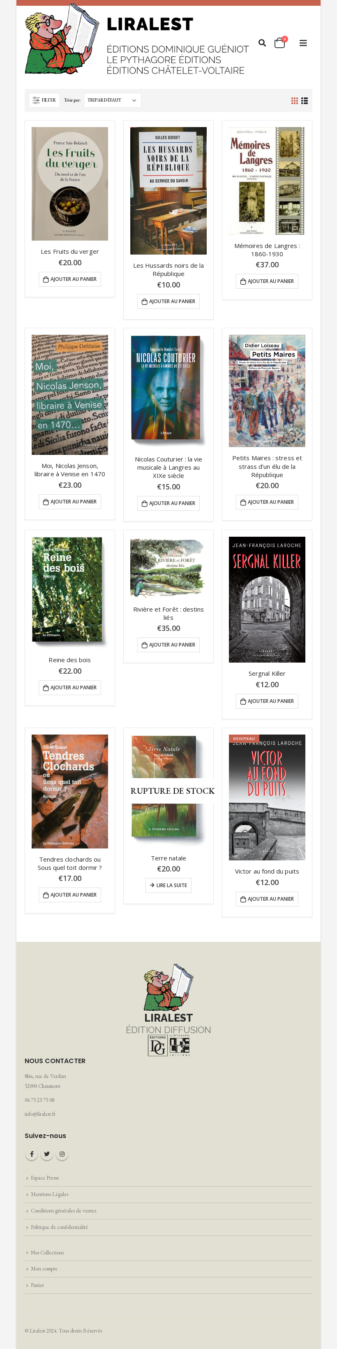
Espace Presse (45, 1177)
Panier (37, 1285)
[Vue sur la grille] (295, 100)
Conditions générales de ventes (63, 1210)
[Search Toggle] (262, 43)
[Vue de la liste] (304, 100)
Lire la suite (172, 885)
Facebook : (31, 1154)
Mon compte (44, 1268)
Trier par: (72, 100)
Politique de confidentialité (59, 1227)
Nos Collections (47, 1252)
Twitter (47, 1154)
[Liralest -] (138, 37)
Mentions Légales (49, 1194)
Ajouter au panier (74, 279)
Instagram (62, 1154)
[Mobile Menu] (303, 43)
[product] (70, 184)
